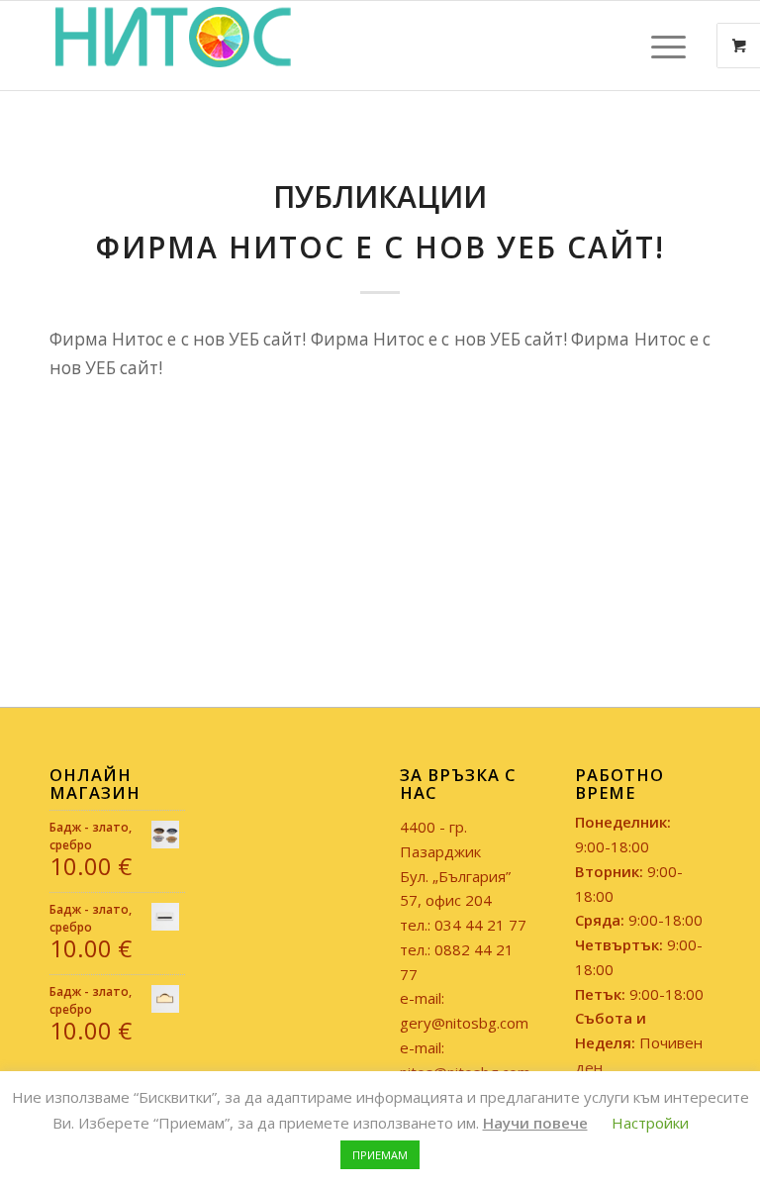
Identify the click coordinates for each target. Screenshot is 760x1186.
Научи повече (535, 1123)
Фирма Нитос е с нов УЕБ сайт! (380, 247)
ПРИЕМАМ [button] (380, 1154)
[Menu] (658, 45)
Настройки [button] (650, 1123)
